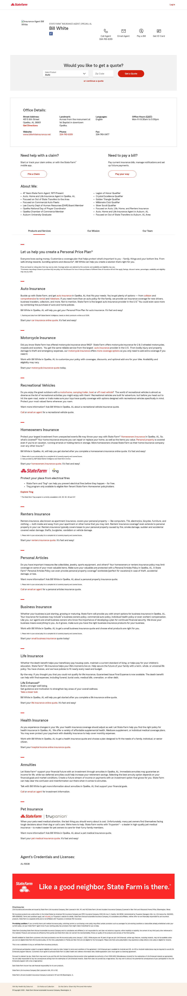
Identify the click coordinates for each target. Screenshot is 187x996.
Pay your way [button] (122, 174)
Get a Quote (131, 73)
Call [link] (22, 412)
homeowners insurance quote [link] (46, 464)
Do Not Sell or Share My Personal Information (75, 986)
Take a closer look (29, 692)
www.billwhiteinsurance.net (37, 134)
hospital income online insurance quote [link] (50, 747)
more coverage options (108, 351)
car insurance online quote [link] (44, 320)
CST (149, 117)
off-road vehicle (105, 392)
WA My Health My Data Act (22, 986)
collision (147, 295)
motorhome (66, 392)
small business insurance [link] (43, 638)
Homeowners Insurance (133, 437)
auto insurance (64, 295)
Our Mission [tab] (93, 231)
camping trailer (80, 392)
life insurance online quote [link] (44, 703)
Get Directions (30, 125)
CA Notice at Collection (45, 986)
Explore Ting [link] (27, 492)
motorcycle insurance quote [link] (45, 368)
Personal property (145, 440)
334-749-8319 (66, 134)
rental (42, 299)
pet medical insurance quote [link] (45, 838)
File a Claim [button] (34, 174)
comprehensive (28, 299)
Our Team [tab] (148, 231)
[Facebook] (51, 33)
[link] (123, 38)
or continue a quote (93, 81)
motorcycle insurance (79, 351)
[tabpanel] (93, 122)
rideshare (54, 299)
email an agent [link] (34, 412)
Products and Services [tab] (39, 231)
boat (91, 392)
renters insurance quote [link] (43, 540)
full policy (48, 916)
